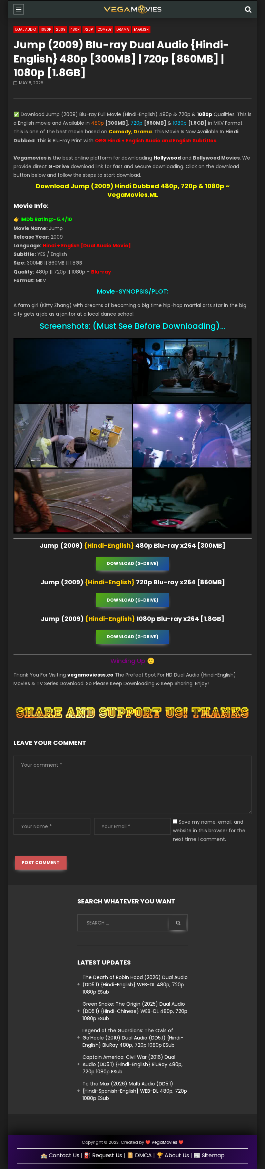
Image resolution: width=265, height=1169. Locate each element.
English (141, 29)
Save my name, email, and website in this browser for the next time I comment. (209, 830)
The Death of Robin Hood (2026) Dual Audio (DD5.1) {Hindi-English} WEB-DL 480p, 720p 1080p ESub (135, 984)
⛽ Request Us (103, 1155)
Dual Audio (25, 29)
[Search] (248, 9)
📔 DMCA (139, 1155)
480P (74, 29)
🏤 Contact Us (59, 1155)
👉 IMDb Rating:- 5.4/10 (42, 219)
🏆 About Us (172, 1155)
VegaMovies (164, 1142)
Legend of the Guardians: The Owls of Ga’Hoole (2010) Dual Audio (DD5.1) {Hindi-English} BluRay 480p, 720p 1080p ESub (132, 1037)
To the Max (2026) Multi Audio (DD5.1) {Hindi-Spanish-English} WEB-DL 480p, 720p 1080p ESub (134, 1091)
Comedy (104, 29)
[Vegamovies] (132, 9)
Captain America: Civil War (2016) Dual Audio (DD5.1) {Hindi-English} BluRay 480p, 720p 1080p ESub (132, 1064)
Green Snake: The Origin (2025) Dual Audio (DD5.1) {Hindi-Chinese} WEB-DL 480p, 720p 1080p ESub (134, 1011)
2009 (61, 29)
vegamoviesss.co (90, 674)
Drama (122, 29)
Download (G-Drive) (132, 563)
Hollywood (167, 157)
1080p (46, 29)
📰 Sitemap (209, 1155)
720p (88, 29)
